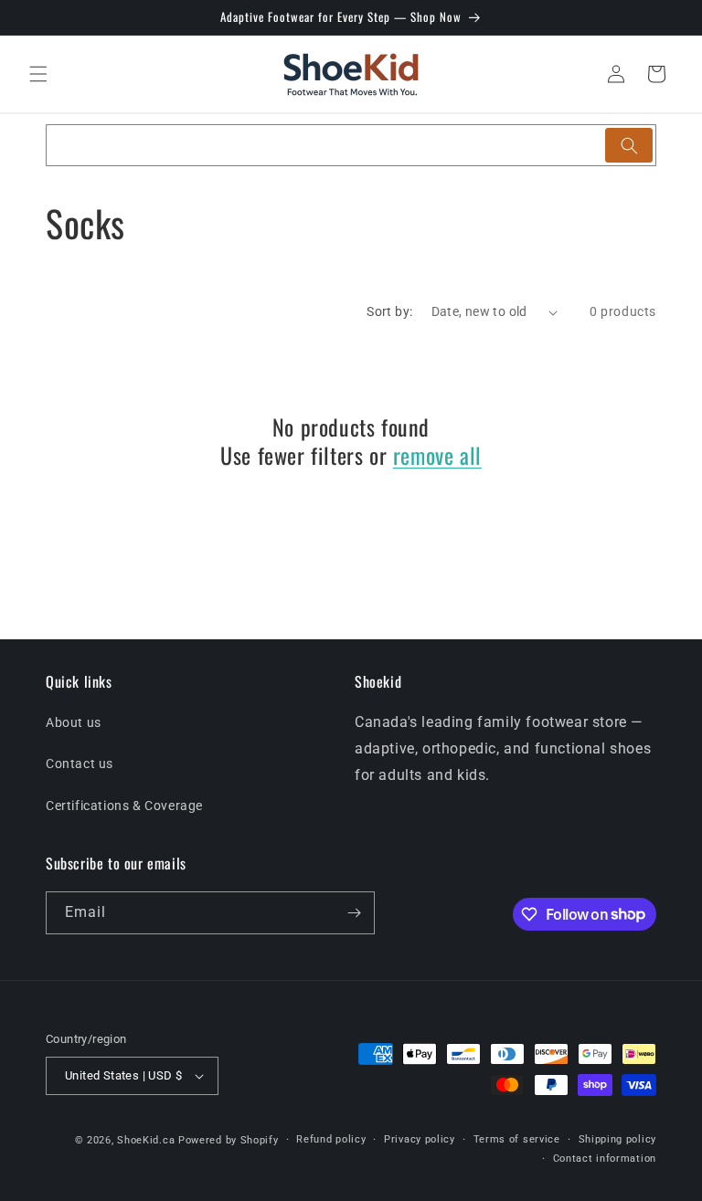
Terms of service (516, 1139)
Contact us (79, 763)
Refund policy (331, 1139)
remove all (437, 455)
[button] (38, 74)
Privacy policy (419, 1139)
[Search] (629, 145)
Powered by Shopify (228, 1140)
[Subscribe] (354, 912)
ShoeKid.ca (146, 1140)
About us (73, 722)
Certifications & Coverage (124, 805)
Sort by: (389, 311)
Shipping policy (618, 1139)
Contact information (604, 1158)
